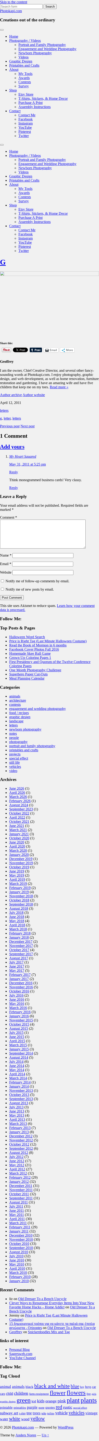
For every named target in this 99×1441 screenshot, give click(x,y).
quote (41, 1407)
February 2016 (20, 1012)
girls (94, 1393)
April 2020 (17, 846)
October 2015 (19, 1024)
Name (6, 555)
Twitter (23, 136)
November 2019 (21, 863)
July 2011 (16, 1206)
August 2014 (18, 1057)
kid (34, 1401)
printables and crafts (23, 750)
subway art (9, 1413)
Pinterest (24, 132)
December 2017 (20, 942)
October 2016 (19, 991)
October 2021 (19, 821)
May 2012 (16, 1165)
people (14, 738)
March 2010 (18, 1273)
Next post (27, 426)
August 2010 (18, 1252)
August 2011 (18, 1202)
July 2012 (16, 1157)
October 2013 (19, 1095)
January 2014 (19, 1086)
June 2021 (16, 826)
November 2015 (21, 1020)
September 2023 (21, 809)
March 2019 (18, 884)
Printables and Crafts (24, 65)
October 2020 (19, 838)
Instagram (25, 123)
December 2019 (20, 859)
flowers (76, 1392)
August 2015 (18, 1028)
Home (13, 36)
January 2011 (19, 1231)
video (13, 771)
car (94, 1387)
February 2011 (19, 1227)
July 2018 (16, 913)
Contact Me (26, 115)
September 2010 (21, 1248)
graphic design (19, 717)
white (14, 1418)
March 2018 (18, 929)
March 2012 (18, 1173)
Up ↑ (45, 1435)
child (9, 1393)
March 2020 (18, 850)
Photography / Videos (25, 41)
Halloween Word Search (27, 637)
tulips (50, 1413)
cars (2, 1393)
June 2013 (16, 1111)
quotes (50, 1407)
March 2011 (18, 1223)
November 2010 (21, 1239)
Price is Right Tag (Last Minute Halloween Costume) (48, 641)
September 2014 (21, 1053)
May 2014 (16, 1070)
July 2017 (16, 962)
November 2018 (21, 896)
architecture (17, 700)
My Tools (25, 74)
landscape (16, 721)
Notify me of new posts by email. (30, 589)
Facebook (25, 119)
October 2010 (19, 1244)
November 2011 (21, 1190)
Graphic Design (20, 61)
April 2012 (17, 1169)
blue (75, 1386)
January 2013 (19, 1132)
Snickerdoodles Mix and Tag (49, 1332)
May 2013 (16, 1115)
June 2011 (16, 1210)
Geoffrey (15, 1332)
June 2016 (16, 999)
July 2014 (16, 1062)
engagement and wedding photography (37, 709)
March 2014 (18, 1078)
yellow (37, 1418)
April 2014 (17, 1074)
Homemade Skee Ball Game (30, 653)
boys (88, 1387)
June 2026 (16, 788)
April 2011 (17, 1219)
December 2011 (20, 1186)
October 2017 (19, 950)
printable (6, 1407)
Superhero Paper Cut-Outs (28, 674)
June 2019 (16, 871)
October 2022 (19, 813)
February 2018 (20, 933)
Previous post (10, 426)
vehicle (61, 1412)
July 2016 (16, 995)
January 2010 (19, 1281)
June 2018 (16, 917)
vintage (91, 1413)
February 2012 (20, 1177)
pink (62, 1400)
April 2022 (17, 817)
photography (18, 742)
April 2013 (17, 1119)
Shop (13, 90)
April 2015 (17, 1041)
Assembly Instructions (34, 107)
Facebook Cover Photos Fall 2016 (34, 649)
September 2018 (21, 904)
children (21, 1393)
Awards (24, 78)
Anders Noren (25, 1435)
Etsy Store (25, 94)
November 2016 (21, 987)
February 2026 (20, 801)
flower (58, 1393)
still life (14, 762)
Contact (14, 111)
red (59, 1407)
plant (73, 1400)
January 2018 (19, 937)
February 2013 (20, 1128)
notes (13, 733)
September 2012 (21, 1148)
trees (37, 1413)
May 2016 (16, 1004)
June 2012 (16, 1161)
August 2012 (18, 1153)
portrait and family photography (32, 746)
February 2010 (20, 1277)
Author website (34, 395)
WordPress (65, 1427)
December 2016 (20, 983)
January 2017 (19, 979)
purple (32, 1407)
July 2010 (16, 1256)
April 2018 (17, 925)
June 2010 (16, 1260)
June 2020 (16, 842)
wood (25, 1419)
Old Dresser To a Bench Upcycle (42, 1299)
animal (5, 1386)
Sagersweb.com (20, 1354)
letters (4, 410)
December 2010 (20, 1235)
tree (29, 1413)
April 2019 (17, 879)
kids (40, 1400)
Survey (23, 86)
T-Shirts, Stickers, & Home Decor (43, 98)
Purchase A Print (30, 103)
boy (82, 1387)
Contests (24, 82)
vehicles (15, 767)
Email (5, 564)
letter (7, 418)
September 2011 (21, 1198)
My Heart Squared (22, 456)
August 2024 (18, 805)
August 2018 (18, 908)
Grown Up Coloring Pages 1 (30, 658)
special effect (18, 758)
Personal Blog (19, 1350)
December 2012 (20, 1136)
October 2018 (19, 900)
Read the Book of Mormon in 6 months (38, 645)
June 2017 (16, 966)
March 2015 (18, 1045)
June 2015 (16, 1037)
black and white (52, 1386)
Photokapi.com (11, 11)
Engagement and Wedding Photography (47, 49)
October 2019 (19, 867)
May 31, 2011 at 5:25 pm (27, 464)
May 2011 (16, 1215)
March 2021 (18, 830)
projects (14, 754)
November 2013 (21, 1090)
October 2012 (19, 1144)
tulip (43, 1413)
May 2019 (16, 875)
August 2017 (18, 958)
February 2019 (20, 888)
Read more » (59, 387)
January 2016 (19, 1016)
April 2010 (17, 1268)
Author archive (11, 395)
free (89, 1393)
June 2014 (16, 1066)
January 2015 (19, 1049)
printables (20, 1407)
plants (89, 1400)
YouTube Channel (22, 1358)
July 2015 (16, 1033)
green (24, 1400)
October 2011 (19, 1194)
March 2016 (18, 1008)
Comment (8, 517)
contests (15, 704)
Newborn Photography (35, 53)
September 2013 (21, 1099)
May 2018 (16, 921)
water (4, 1419)
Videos (23, 57)
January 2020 (19, 855)
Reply (13, 472)
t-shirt (22, 1413)
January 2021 (19, 834)
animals (14, 696)
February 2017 (20, 975)
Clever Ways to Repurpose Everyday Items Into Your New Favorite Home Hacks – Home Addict (51, 1305)
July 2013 (16, 1107)
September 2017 (21, 954)
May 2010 (16, 1264)
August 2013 (18, 1103)
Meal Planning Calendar (26, 678)
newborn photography (25, 729)
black (29, 1387)
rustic (67, 1407)
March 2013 (18, 1124)
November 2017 (21, 946)
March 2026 (18, 797)
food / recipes (19, 713)
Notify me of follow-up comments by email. (37, 581)
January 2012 (19, 1182)
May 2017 (16, 970)
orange (51, 1401)
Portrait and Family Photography (42, 45)
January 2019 (19, 892)
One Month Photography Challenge (35, 670)
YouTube (25, 127)
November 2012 (21, 1140)
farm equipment (39, 1393)
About (13, 69)
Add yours (12, 447)
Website (6, 572)
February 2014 (20, 1082)
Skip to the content (13, 2)
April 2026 (17, 793)
